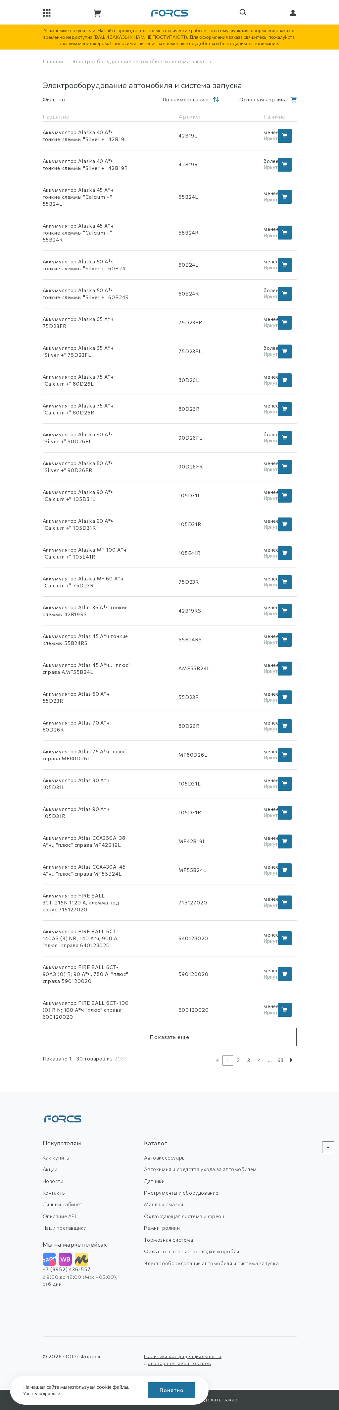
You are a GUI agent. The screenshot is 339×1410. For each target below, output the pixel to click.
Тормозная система (168, 1240)
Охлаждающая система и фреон (184, 1216)
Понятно (172, 1390)
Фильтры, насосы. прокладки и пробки (191, 1251)
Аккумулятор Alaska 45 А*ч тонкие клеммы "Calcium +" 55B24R (78, 233)
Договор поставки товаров (177, 1363)
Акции (50, 1169)
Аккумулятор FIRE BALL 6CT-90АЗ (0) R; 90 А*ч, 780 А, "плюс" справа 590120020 (86, 974)
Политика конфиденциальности (182, 1356)
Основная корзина (263, 99)
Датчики (154, 1181)
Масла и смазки (163, 1204)
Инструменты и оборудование (181, 1193)
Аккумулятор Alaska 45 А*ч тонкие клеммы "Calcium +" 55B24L (78, 197)
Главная (53, 61)
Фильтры (54, 99)
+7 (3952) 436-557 (67, 1269)
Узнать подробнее (42, 1393)
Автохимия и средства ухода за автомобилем (200, 1169)
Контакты (54, 1193)
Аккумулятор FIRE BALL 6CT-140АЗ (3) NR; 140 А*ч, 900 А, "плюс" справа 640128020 (81, 938)
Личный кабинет (62, 1204)
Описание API (59, 1216)
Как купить (56, 1158)
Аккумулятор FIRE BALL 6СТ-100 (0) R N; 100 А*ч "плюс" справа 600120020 (86, 1010)
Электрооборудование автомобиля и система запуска (211, 1263)
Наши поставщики (65, 1228)
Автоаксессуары (164, 1158)
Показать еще (169, 1037)
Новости (53, 1181)
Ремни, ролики (162, 1228)
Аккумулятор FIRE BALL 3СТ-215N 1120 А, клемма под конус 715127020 (81, 902)
